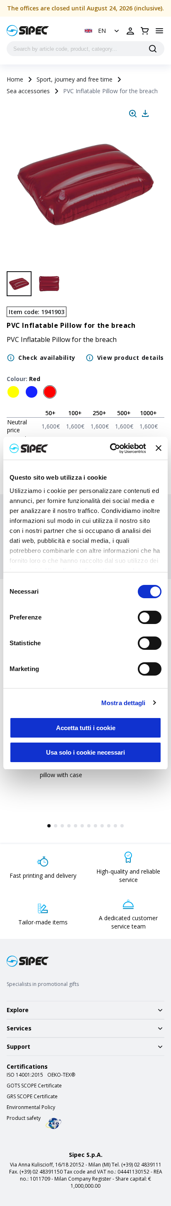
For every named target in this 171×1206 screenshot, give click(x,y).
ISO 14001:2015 (25, 1075)
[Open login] (130, 31)
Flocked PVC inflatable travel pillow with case (78, 771)
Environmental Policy (31, 1107)
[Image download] (145, 114)
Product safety (24, 1118)
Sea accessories (28, 91)
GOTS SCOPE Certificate (34, 1085)
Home (15, 79)
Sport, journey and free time (74, 79)
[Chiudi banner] (158, 448)
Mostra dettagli (123, 702)
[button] (103, 31)
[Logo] (28, 30)
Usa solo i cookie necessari (85, 752)
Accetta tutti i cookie (85, 727)
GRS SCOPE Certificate (32, 1096)
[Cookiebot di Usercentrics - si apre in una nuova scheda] (111, 448)
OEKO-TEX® (61, 1075)
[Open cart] (145, 31)
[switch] (149, 617)
